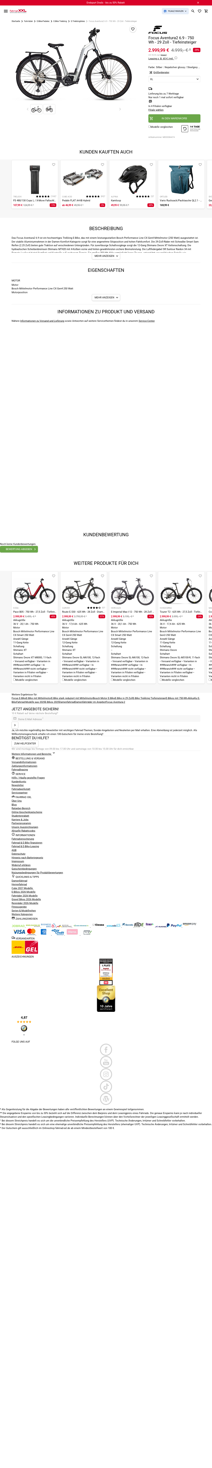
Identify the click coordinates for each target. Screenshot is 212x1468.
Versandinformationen (24, 762)
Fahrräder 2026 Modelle (25, 895)
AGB (14, 850)
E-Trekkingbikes (78, 21)
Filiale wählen (155, 109)
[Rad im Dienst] (128, 926)
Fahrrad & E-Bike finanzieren (27, 842)
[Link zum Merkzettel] (199, 11)
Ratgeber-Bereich (21, 808)
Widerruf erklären (21, 865)
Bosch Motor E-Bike (104, 698)
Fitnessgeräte (19, 906)
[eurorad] (161, 926)
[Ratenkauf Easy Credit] (72, 934)
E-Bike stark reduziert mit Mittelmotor (72, 698)
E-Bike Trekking (60, 21)
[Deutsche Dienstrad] (64, 926)
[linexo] (150, 926)
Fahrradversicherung (23, 838)
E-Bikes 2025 (52, 702)
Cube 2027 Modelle (22, 888)
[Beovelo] (139, 926)
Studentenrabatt (20, 815)
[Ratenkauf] (58, 934)
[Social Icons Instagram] (106, 1074)
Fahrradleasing (20, 769)
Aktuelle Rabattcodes (23, 830)
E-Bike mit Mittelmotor (38, 698)
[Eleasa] (98, 926)
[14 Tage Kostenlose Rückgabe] (190, 129)
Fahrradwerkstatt (21, 789)
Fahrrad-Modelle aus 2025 (30, 702)
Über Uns (17, 800)
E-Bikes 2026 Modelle (23, 891)
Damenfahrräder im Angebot (90, 702)
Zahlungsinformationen (24, 765)
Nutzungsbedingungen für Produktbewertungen (37, 872)
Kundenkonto (19, 781)
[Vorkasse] (87, 934)
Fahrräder (28, 21)
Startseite (16, 21)
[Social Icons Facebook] (106, 1050)
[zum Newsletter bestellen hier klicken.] (15, 725)
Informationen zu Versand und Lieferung (42, 320)
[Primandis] (114, 926)
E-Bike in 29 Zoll (124, 698)
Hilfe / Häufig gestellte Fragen (28, 777)
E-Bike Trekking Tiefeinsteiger (149, 698)
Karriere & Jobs (20, 819)
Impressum (18, 861)
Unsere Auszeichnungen (25, 827)
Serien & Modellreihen (24, 910)
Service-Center (147, 320)
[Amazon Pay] (189, 926)
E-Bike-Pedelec (43, 21)
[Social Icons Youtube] (106, 1062)
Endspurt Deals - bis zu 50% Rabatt (106, 2)
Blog (14, 804)
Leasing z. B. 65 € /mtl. (161, 58)
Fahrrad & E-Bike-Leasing (25, 846)
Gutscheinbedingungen (24, 868)
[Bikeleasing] (33, 926)
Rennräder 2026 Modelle (25, 903)
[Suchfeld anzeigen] (192, 11)
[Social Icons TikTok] (106, 1086)
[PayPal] (174, 926)
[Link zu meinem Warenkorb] (206, 11)
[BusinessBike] (49, 926)
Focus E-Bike (19, 698)
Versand (163, 55)
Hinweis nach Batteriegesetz (27, 857)
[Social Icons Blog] (106, 1099)
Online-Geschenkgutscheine (27, 812)
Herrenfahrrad (19, 884)
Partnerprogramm (21, 823)
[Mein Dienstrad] (81, 926)
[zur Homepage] (18, 11)
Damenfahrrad (67, 702)
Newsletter (18, 785)
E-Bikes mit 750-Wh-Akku (179, 698)
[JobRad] (19, 926)
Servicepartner (19, 792)
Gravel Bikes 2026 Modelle (26, 899)
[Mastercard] (31, 934)
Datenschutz (18, 853)
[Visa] (19, 934)
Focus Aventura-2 (115, 702)
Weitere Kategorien (22, 914)
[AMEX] (44, 934)
